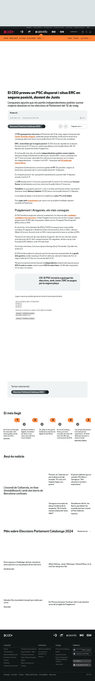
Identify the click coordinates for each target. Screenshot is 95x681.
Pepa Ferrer (74, 513)
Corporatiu (73, 31)
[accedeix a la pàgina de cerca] (86, 32)
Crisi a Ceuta (69, 27)
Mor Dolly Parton (48, 27)
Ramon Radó (7, 606)
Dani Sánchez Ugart (9, 569)
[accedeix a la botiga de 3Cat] (83, 32)
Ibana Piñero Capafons (81, 440)
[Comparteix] (66, 126)
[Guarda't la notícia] (60, 126)
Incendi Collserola (37, 27)
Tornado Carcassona (59, 27)
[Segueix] (43, 126)
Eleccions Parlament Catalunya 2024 (25, 126)
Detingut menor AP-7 (79, 27)
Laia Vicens (6, 438)
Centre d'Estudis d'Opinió (25, 137)
